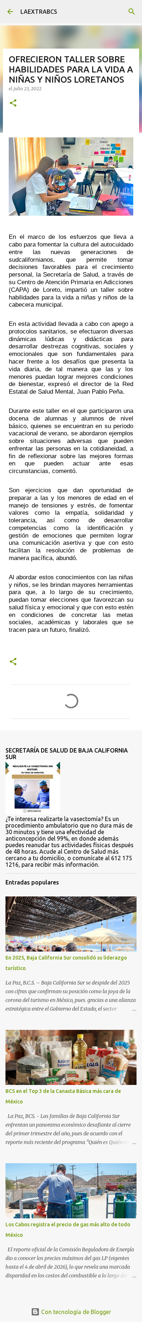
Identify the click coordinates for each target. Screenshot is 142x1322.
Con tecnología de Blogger (75, 1312)
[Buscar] (131, 11)
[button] (13, 103)
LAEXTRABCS (38, 11)
